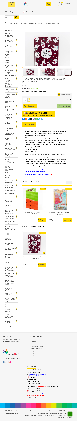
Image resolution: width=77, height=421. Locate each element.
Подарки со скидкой (9, 66)
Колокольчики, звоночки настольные (10, 192)
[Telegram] (42, 119)
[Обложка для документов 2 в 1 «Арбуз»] (34, 199)
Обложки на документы (9, 186)
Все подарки (24, 23)
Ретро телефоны (8, 233)
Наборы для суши (9, 243)
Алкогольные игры (9, 101)
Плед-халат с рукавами (9, 201)
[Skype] (39, 119)
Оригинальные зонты (10, 222)
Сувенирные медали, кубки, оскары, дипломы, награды (9, 82)
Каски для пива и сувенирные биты (9, 108)
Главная (9, 23)
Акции (33, 351)
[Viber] (34, 119)
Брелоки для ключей (9, 294)
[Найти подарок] (16, 17)
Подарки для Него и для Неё (9, 46)
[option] (34, 249)
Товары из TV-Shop (10, 305)
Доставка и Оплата (37, 346)
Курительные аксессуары (9, 217)
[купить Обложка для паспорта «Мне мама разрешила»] (34, 243)
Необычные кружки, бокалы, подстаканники (10, 73)
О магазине (35, 343)
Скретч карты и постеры (9, 134)
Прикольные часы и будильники (9, 275)
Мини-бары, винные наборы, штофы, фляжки (9, 54)
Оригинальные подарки (10, 248)
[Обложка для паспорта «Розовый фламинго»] (60, 199)
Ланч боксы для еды (9, 144)
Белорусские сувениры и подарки (9, 316)
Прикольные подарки (9, 176)
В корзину (31, 106)
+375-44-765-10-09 (34, 370)
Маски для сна (8, 206)
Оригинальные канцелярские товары (10, 299)
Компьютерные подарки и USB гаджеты (10, 269)
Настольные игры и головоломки (10, 212)
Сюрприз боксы (8, 61)
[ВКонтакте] (23, 119)
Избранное (34, 356)
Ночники (8, 197)
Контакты (34, 353)
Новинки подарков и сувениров (9, 35)
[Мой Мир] (29, 119)
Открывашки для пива (9, 289)
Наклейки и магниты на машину (9, 262)
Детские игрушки (8, 310)
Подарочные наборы (9, 122)
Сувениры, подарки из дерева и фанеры (9, 255)
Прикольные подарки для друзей (9, 155)
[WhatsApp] (36, 119)
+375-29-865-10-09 (34, 372)
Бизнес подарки (8, 238)
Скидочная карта (36, 348)
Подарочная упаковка (9, 321)
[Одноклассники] (26, 119)
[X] (31, 119)
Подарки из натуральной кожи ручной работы (9, 283)
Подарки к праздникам (9, 40)
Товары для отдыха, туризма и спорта (9, 116)
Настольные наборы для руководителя (10, 228)
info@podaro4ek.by (33, 397)
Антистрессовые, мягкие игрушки (11, 96)
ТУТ (51, 174)
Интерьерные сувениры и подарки (10, 128)
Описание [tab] (29, 125)
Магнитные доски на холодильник (10, 161)
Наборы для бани (9, 139)
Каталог (16, 23)
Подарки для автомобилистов (11, 149)
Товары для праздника (9, 181)
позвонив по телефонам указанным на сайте (42, 159)
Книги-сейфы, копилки (10, 90)
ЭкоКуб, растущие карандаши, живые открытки (9, 169)
